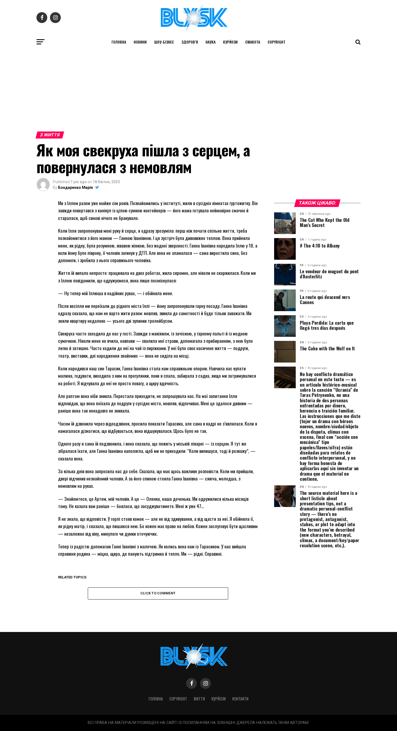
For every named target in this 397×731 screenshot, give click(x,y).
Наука (211, 42)
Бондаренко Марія (75, 187)
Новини (140, 42)
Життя (199, 699)
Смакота (252, 42)
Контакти (240, 699)
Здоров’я (189, 42)
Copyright (276, 42)
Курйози (230, 42)
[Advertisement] (198, 89)
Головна (119, 42)
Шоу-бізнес (164, 42)
